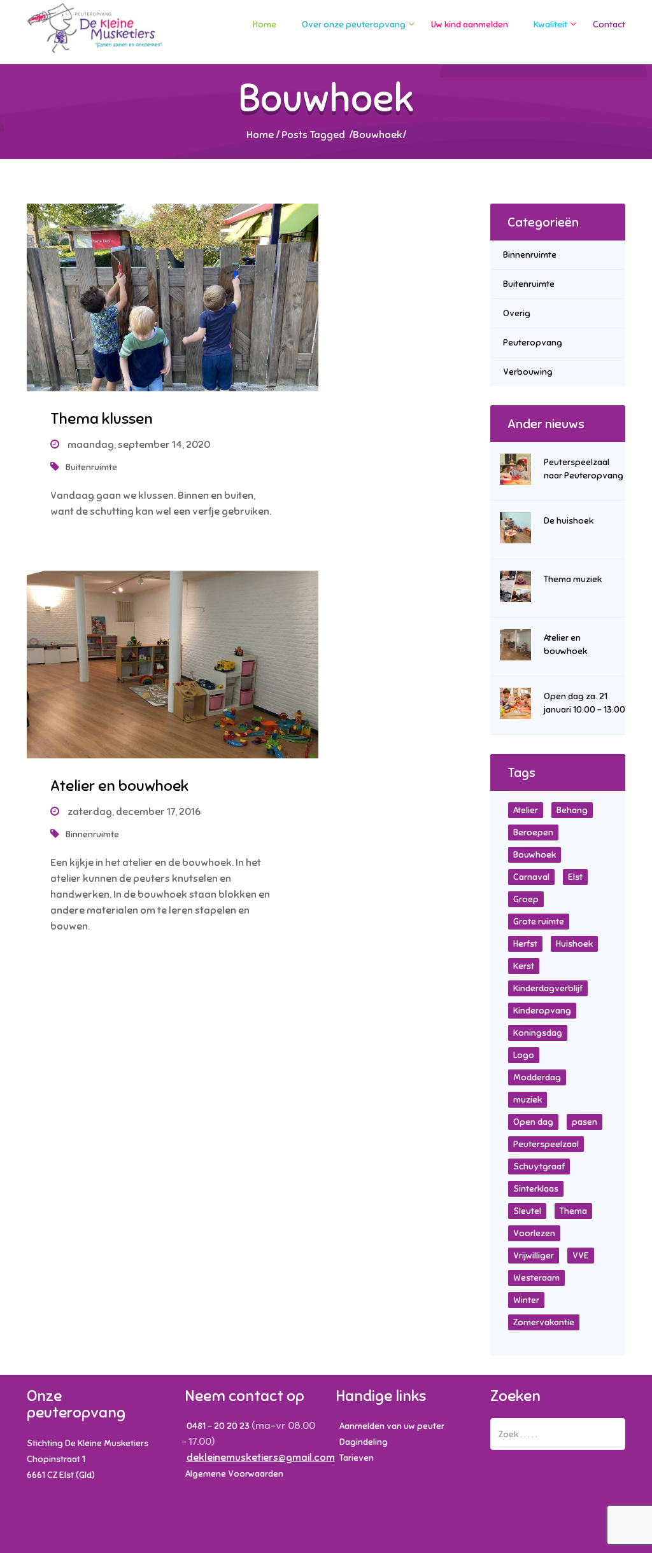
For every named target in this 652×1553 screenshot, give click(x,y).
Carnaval (531, 877)
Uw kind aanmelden (469, 24)
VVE (580, 1255)
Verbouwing (528, 371)
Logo (523, 1055)
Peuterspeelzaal (546, 1144)
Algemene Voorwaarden (234, 1473)
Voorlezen (534, 1233)
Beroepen (533, 832)
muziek (527, 1099)
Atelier (525, 810)
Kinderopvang (542, 1010)
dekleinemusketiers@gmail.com (261, 1457)
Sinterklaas (535, 1188)
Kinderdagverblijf (548, 988)
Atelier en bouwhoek (119, 785)
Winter (526, 1300)
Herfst (525, 943)
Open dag (533, 1122)
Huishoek (574, 943)
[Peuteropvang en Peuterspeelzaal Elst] (94, 33)
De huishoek (568, 520)
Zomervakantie (543, 1322)
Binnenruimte (92, 834)
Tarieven (356, 1457)
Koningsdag (537, 1032)
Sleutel (527, 1211)
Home (264, 24)
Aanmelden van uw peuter (391, 1426)
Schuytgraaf (539, 1166)
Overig (516, 313)
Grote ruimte (538, 921)
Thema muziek (573, 579)
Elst (575, 877)
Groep (526, 899)
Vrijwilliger (533, 1255)
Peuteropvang (532, 342)
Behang (572, 810)
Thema (573, 1211)
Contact (609, 24)
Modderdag (537, 1077)
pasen (584, 1122)
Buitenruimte (91, 467)
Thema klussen (101, 418)
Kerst (523, 966)
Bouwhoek (534, 854)
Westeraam (536, 1277)
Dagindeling (363, 1442)
